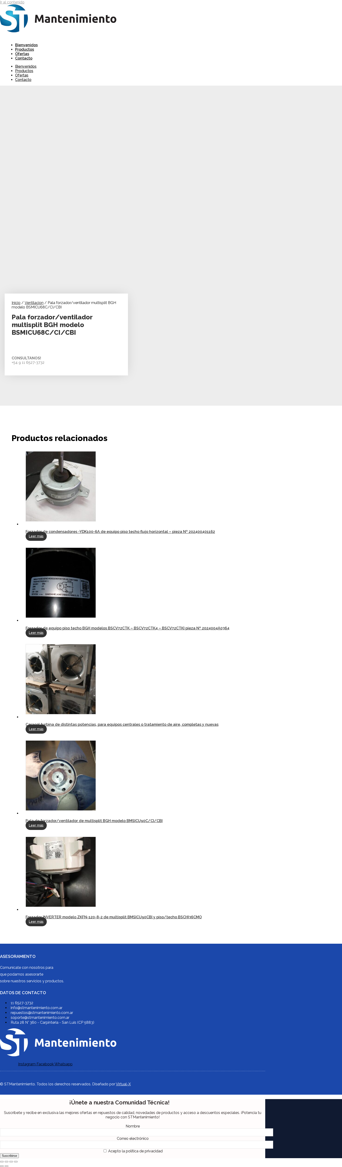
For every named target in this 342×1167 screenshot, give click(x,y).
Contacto (23, 58)
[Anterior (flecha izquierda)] (2, 1166)
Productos (24, 49)
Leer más (36, 536)
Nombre (133, 1126)
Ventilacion (34, 303)
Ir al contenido (12, 2)
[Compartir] (11, 1161)
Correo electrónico (133, 1138)
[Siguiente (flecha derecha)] (6, 1166)
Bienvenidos (26, 45)
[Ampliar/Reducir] (2, 1161)
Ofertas (22, 54)
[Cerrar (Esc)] (16, 1161)
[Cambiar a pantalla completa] (6, 1161)
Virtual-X (123, 1084)
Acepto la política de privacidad (135, 1151)
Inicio (16, 303)
